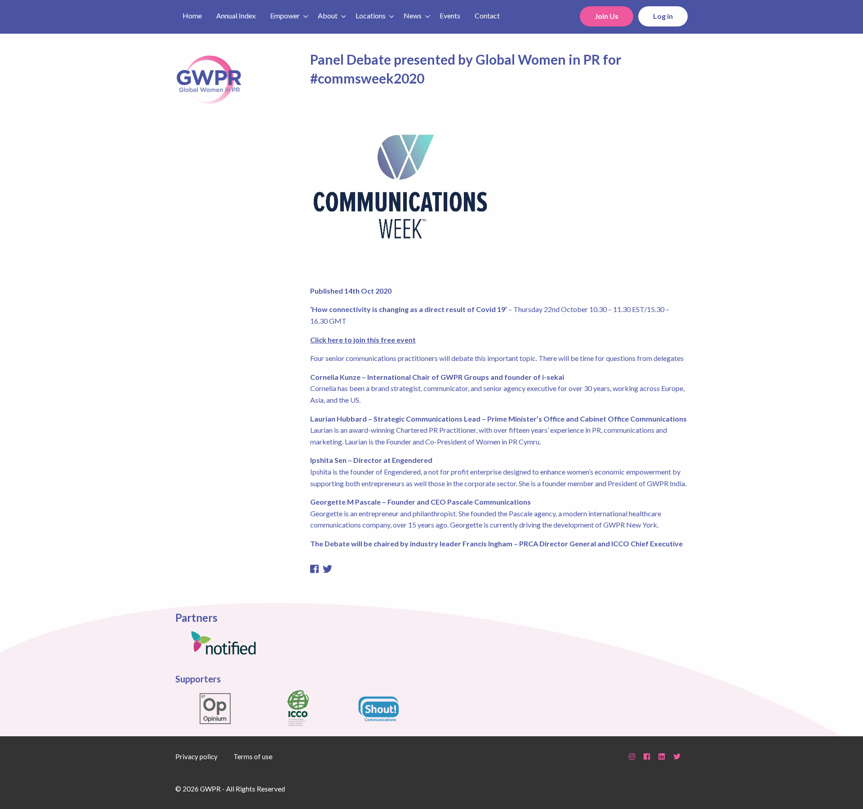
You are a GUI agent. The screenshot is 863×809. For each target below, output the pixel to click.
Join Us (606, 16)
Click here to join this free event (363, 339)
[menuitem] (192, 14)
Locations (371, 15)
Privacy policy (196, 756)
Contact (487, 15)
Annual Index (236, 15)
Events (450, 15)
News (413, 15)
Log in (663, 16)
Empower (285, 15)
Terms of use (252, 756)
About (328, 15)
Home (192, 15)
